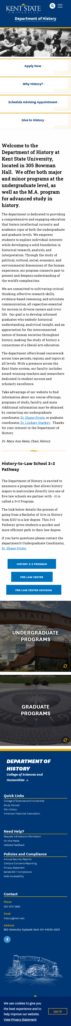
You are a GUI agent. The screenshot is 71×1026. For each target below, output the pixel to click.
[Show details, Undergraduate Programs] (65, 666)
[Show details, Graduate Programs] (65, 740)
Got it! (58, 1011)
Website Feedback (14, 845)
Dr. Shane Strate (32, 418)
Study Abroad (12, 805)
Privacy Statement (14, 867)
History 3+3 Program (32, 564)
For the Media (11, 840)
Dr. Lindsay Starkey (35, 423)
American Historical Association (22, 813)
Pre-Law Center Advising (33, 590)
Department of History (35, 18)
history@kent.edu (14, 918)
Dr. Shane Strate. (14, 548)
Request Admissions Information (22, 836)
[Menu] (60, 6)
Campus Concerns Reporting (20, 863)
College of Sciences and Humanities (24, 801)
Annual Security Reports (17, 859)
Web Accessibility (14, 876)
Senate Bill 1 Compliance (18, 872)
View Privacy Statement (20, 1019)
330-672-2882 (12, 906)
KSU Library (10, 809)
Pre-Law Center (32, 577)
